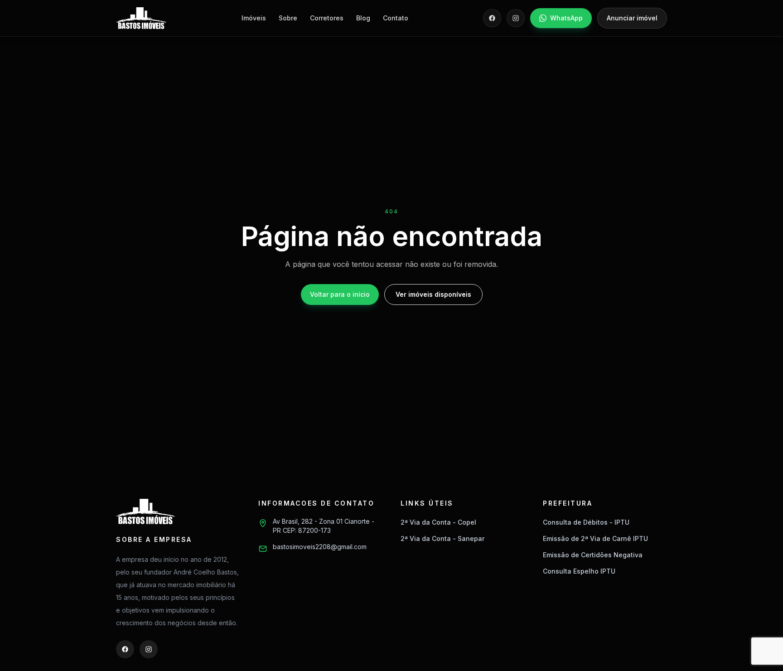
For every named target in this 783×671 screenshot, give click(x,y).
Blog (363, 18)
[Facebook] (492, 18)
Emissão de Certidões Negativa (593, 555)
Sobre (288, 18)
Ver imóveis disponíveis (433, 294)
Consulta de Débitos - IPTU (586, 522)
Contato (395, 18)
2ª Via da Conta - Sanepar (442, 538)
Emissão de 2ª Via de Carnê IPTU (595, 538)
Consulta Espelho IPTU (579, 571)
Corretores (326, 18)
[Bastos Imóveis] (141, 18)
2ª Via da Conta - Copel (438, 522)
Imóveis (254, 18)
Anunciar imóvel (632, 18)
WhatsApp (566, 18)
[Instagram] (516, 18)
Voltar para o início (340, 294)
